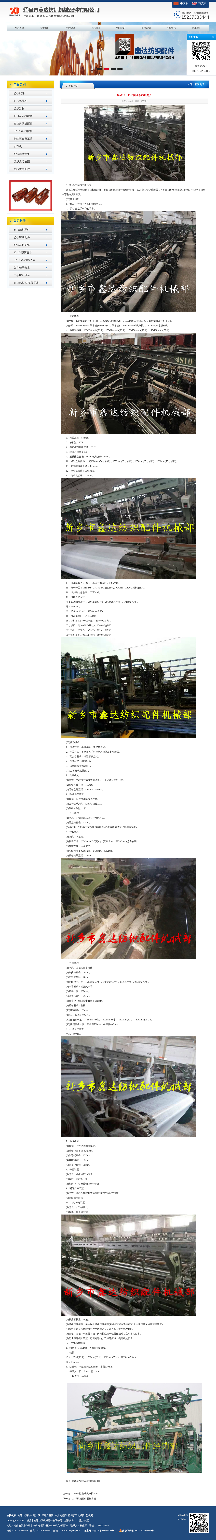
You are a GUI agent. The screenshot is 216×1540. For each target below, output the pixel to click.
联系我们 (196, 28)
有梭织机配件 (22, 229)
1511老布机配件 (23, 116)
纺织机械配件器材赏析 (84, 1498)
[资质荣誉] (30, 211)
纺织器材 (19, 108)
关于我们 (44, 28)
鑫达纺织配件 (25, 1515)
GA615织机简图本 (24, 260)
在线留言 (171, 28)
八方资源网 (61, 1515)
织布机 (18, 146)
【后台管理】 (83, 1520)
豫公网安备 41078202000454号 (138, 1530)
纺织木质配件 (22, 169)
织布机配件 (20, 100)
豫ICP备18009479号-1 (104, 1530)
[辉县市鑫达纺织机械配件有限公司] (108, 74)
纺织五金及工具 (23, 138)
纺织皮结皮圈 (22, 161)
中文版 (184, 3)
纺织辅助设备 (22, 153)
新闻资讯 (120, 28)
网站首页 (19, 28)
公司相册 (95, 28)
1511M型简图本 (23, 252)
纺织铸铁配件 (22, 237)
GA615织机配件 (23, 131)
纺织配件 (19, 93)
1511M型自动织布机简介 (85, 1493)
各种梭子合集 (22, 267)
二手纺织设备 (22, 275)
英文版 (202, 3)
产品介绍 (70, 28)
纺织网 (89, 1515)
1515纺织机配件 (23, 123)
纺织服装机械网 (76, 1515)
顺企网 (36, 1515)
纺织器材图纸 (22, 244)
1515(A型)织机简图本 (26, 282)
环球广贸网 (47, 1515)
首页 (189, 84)
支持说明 (146, 28)
